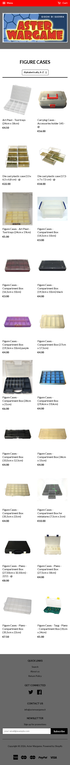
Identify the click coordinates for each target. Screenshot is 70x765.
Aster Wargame (34, 746)
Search (35, 667)
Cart (65, 2)
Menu (9, 2)
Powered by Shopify (52, 746)
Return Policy (35, 676)
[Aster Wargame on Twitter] (30, 691)
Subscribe (59, 731)
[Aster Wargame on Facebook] (39, 691)
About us (35, 671)
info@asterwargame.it (35, 709)
